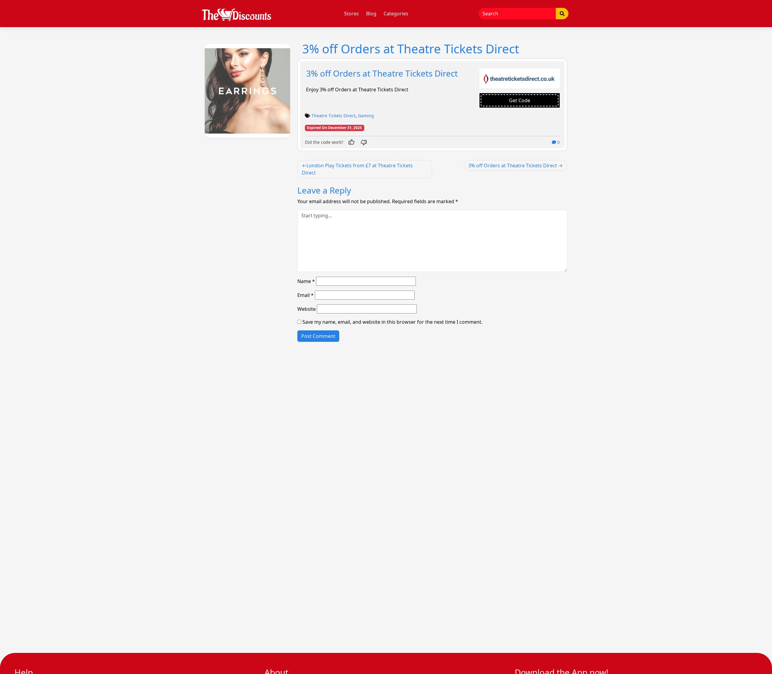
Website (306, 309)
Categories (396, 13)
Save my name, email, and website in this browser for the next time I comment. (392, 322)
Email (305, 295)
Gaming (366, 115)
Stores (351, 13)
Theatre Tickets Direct (334, 115)
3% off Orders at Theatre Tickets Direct (382, 73)
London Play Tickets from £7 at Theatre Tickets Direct (357, 169)
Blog (371, 13)
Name (306, 281)
